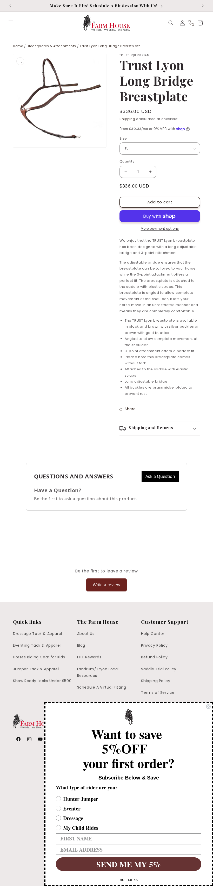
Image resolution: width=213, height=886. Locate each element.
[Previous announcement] (10, 5)
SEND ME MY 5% (128, 864)
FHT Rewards (89, 657)
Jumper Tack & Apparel (36, 669)
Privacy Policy (154, 645)
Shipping (127, 119)
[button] (11, 23)
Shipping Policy (155, 680)
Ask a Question (160, 476)
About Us (86, 633)
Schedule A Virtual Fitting (101, 687)
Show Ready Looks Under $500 (42, 680)
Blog (81, 645)
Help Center (152, 633)
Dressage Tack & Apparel (37, 633)
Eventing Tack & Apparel (37, 645)
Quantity (126, 161)
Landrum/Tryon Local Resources (98, 672)
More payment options (160, 228)
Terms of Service (158, 692)
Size (123, 138)
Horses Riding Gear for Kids (39, 657)
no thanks (129, 879)
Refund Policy (154, 657)
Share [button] (130, 408)
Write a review (107, 585)
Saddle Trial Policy (158, 669)
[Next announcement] (203, 5)
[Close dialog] (208, 706)
